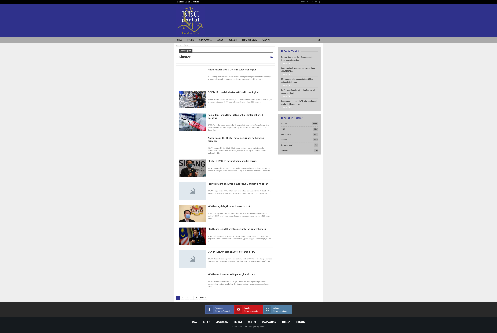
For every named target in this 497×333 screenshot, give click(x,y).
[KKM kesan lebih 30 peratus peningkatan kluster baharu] (192, 236)
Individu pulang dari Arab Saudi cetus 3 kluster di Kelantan (238, 183)
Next (202, 298)
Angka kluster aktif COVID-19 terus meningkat (232, 69)
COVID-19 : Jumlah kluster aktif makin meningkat (233, 92)
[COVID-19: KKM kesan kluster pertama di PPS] (192, 259)
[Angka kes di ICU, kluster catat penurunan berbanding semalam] (192, 145)
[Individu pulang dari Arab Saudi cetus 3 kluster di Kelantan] (192, 191)
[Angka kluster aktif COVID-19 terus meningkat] (192, 76)
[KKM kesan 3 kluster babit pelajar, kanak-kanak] (192, 281)
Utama (179, 40)
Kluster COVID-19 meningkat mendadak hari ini (232, 161)
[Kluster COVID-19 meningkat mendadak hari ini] (192, 168)
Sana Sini (233, 40)
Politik (190, 40)
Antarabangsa (205, 40)
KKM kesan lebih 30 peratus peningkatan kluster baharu (237, 229)
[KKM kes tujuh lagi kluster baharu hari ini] (192, 213)
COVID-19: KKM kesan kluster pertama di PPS (231, 251)
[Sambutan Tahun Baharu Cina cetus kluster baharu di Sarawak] (192, 122)
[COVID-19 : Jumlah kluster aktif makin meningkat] (192, 99)
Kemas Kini (300, 322)
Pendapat (266, 40)
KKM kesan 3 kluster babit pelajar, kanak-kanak (232, 274)
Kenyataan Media (249, 40)
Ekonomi (220, 40)
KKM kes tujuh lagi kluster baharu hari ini (229, 206)
